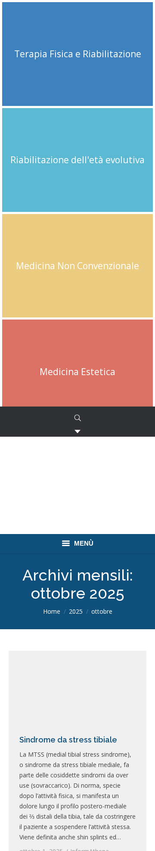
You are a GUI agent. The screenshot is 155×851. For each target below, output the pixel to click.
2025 (76, 611)
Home (51, 611)
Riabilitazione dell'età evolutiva (77, 160)
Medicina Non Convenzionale (77, 266)
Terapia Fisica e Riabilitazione (77, 54)
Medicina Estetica (77, 372)
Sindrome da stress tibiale (68, 739)
